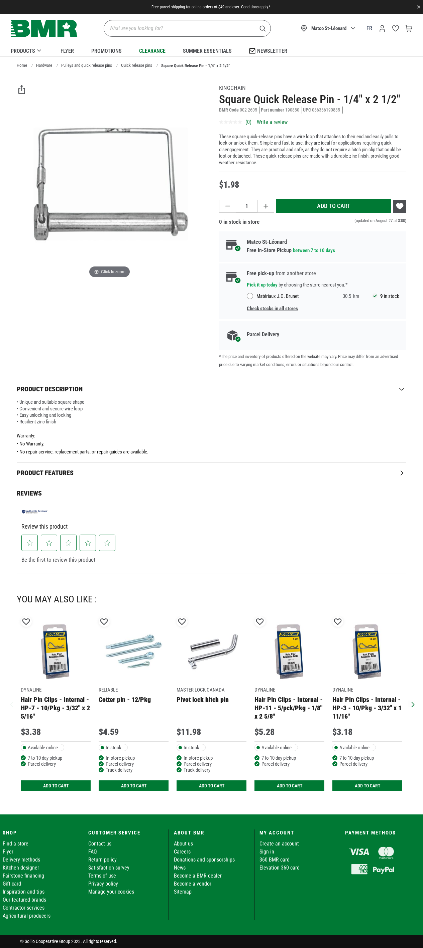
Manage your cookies (111, 892)
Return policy (102, 860)
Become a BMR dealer (198, 876)
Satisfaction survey (108, 868)
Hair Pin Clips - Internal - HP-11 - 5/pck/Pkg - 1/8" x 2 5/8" (288, 708)
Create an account (279, 843)
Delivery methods (21, 860)
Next (411, 704)
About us (183, 843)
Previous (11, 704)
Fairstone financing (23, 876)
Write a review (272, 122)
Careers (182, 851)
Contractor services (23, 908)
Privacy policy (103, 884)
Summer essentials (207, 51)
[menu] (211, 49)
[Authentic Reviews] (34, 512)
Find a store (15, 843)
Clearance (152, 51)
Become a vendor (192, 884)
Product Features (45, 473)
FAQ (92, 851)
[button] (29, 543)
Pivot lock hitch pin (203, 700)
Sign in (266, 851)
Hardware (44, 65)
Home (22, 65)
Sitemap (183, 892)
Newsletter (272, 51)
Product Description (50, 389)
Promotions (106, 51)
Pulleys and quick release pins (86, 65)
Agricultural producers (26, 916)
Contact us (99, 843)
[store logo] (44, 28)
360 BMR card (274, 860)
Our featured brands (24, 900)
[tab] (211, 389)
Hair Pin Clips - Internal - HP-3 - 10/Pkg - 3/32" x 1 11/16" (367, 708)
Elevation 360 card (279, 868)
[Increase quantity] (265, 206)
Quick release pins (136, 65)
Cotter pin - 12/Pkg (125, 700)
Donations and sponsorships (204, 860)
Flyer (67, 51)
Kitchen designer (21, 868)
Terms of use (102, 876)
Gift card (12, 884)
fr (369, 28)
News (180, 868)
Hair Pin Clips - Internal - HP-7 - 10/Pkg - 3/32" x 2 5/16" (55, 708)
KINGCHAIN (232, 87)
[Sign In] (382, 28)
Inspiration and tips (23, 892)
